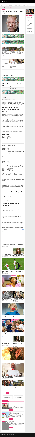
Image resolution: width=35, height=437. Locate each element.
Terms (7, 434)
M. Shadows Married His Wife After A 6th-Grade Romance (14, 227)
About (2, 434)
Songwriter (3, 9)
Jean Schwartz (11, 422)
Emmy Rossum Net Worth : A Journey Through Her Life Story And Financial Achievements (30, 21)
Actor (3, 5)
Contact (5, 434)
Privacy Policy (13, 434)
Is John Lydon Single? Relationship (6, 98)
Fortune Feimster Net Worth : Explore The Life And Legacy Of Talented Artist (29, 32)
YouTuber (10, 5)
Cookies (9, 434)
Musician (24, 5)
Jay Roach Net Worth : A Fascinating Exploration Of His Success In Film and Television (30, 24)
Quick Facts (4, 97)
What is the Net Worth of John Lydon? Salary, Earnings (9, 96)
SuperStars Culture (4, 1)
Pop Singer (28, 5)
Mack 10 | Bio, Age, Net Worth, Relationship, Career (15, 413)
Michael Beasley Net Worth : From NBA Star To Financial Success (30, 18)
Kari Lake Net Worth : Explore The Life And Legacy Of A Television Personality (29, 28)
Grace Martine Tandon (12, 403)
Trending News (20, 5)
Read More (11, 427)
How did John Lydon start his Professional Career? (8, 99)
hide (15, 88)
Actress (7, 5)
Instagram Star (15, 5)
